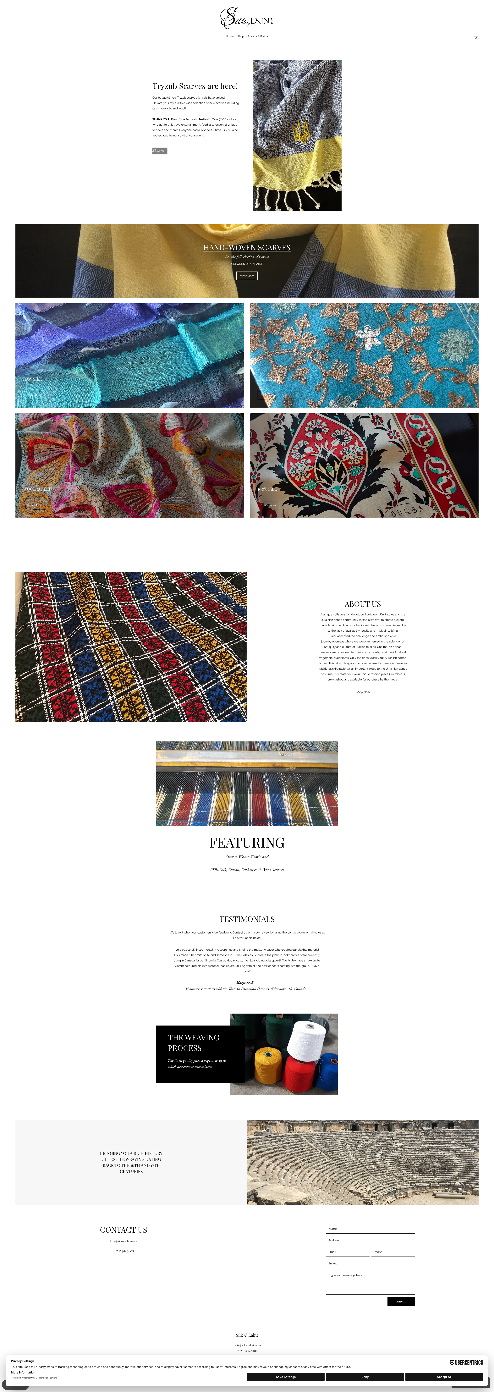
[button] (476, 37)
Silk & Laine (247, 1335)
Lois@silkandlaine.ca (246, 938)
